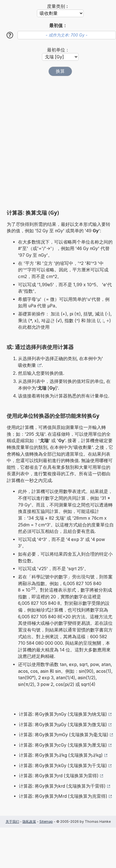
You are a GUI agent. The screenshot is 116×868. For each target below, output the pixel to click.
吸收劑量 (27, 365)
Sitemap (46, 821)
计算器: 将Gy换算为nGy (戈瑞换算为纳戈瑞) (63, 714)
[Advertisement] (58, 143)
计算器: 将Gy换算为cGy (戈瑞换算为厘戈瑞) (63, 745)
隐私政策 (29, 821)
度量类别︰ (58, 6)
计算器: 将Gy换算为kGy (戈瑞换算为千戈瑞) (63, 765)
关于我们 (12, 821)
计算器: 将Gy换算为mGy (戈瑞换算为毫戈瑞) (63, 734)
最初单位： (58, 50)
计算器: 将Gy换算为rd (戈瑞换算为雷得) (59, 775)
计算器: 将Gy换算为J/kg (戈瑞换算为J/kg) (61, 755)
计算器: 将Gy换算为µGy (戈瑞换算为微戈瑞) (63, 724)
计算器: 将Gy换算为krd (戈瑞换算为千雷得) (62, 786)
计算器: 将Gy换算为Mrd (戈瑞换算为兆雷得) (63, 796)
